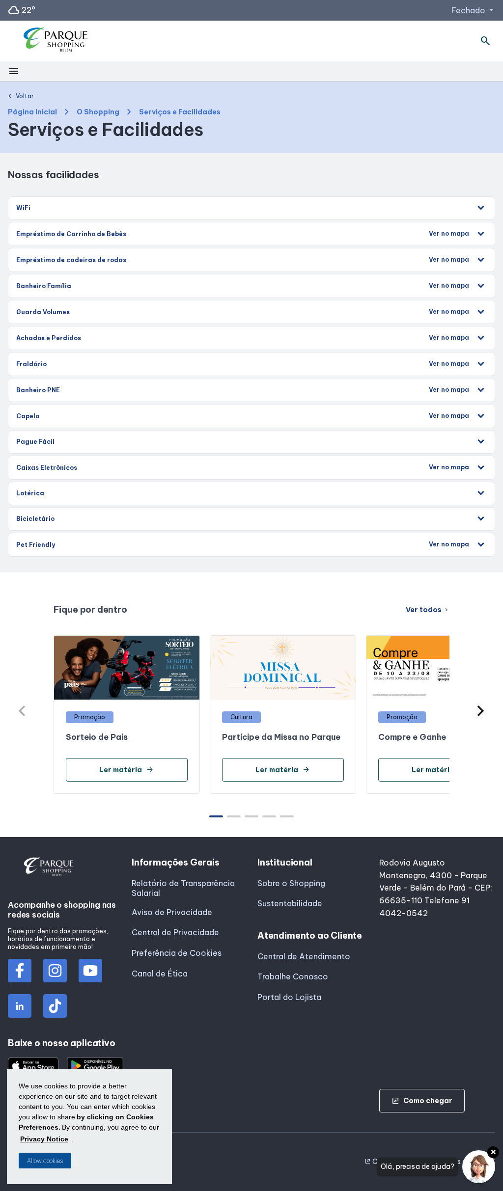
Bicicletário (35, 518)
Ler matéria (126, 770)
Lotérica (30, 493)
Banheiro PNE (242, 390)
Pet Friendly (242, 544)
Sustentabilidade (289, 903)
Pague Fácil (35, 441)
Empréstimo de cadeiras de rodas (242, 260)
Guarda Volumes (242, 312)
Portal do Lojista (289, 997)
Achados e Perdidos (242, 338)
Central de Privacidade (175, 932)
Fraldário (242, 364)
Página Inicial (32, 112)
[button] (480, 711)
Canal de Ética (160, 973)
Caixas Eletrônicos (242, 467)
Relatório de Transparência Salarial (183, 888)
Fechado (473, 10)
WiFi (23, 208)
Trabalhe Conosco (292, 976)
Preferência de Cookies (177, 953)
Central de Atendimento (303, 956)
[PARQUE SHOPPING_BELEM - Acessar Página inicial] (59, 41)
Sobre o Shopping (291, 883)
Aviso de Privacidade (172, 912)
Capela (242, 416)
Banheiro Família (242, 286)
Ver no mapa (449, 233)
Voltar (21, 96)
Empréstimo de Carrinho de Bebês (242, 234)
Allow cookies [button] (45, 1160)
